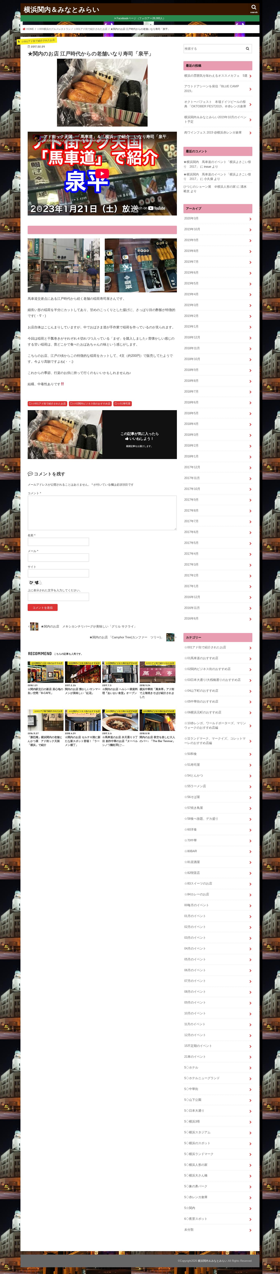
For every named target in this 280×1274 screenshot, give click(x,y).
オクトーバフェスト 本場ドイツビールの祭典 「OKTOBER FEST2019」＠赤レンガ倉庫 (215, 104)
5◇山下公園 (192, 1099)
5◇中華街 (191, 1089)
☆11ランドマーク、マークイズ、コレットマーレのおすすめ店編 (215, 741)
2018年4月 (191, 423)
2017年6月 (191, 532)
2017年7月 (191, 521)
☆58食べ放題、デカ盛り (201, 818)
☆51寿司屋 (124, 403)
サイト (32, 566)
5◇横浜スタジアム (197, 1132)
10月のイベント (195, 1013)
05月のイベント (195, 959)
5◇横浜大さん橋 (195, 1175)
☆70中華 (190, 840)
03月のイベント (195, 937)
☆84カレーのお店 (196, 894)
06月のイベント (195, 970)
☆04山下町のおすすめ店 (201, 690)
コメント (34, 493)
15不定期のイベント (198, 1045)
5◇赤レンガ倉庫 (195, 1197)
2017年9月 (191, 499)
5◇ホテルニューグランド (202, 1078)
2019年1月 (191, 326)
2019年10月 (192, 229)
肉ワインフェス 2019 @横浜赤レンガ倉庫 (213, 132)
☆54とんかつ (193, 775)
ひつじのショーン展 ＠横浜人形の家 (209, 186)
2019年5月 (191, 283)
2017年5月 (191, 542)
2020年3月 (191, 218)
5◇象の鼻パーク (195, 1186)
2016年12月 (192, 597)
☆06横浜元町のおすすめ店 (202, 712)
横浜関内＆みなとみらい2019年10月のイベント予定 (215, 119)
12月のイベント (195, 1035)
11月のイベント (195, 1024)
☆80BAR (190, 851)
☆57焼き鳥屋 (193, 807)
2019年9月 (191, 240)
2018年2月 (191, 445)
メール (33, 551)
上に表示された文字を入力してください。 (55, 590)
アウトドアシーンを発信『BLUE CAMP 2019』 (213, 88)
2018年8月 (191, 380)
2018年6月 (191, 402)
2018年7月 (191, 391)
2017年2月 (191, 575)
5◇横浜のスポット (197, 1143)
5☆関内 (189, 1208)
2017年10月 (192, 489)
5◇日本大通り (194, 1110)
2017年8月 (191, 510)
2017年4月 (191, 553)
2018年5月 (191, 413)
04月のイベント (195, 948)
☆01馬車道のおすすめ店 (201, 658)
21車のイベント (195, 1056)
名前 (31, 535)
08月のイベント (195, 991)
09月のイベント (195, 1002)
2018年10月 (192, 359)
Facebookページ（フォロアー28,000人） (141, 18)
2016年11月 (192, 607)
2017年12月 (192, 467)
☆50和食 (190, 753)
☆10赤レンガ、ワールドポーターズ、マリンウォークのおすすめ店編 (215, 725)
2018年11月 (192, 348)
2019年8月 (191, 251)
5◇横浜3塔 (192, 1121)
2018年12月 (192, 337)
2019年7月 (191, 261)
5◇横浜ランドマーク (199, 1154)
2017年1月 (191, 586)
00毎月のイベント (196, 905)
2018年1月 (191, 456)
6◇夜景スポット (195, 1218)
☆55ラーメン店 (195, 786)
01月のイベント (195, 916)
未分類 (188, 1229)
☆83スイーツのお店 (198, 883)
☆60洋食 (190, 829)
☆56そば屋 (192, 797)
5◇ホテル (191, 1067)
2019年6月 (191, 272)
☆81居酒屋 (192, 862)
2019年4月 (191, 294)
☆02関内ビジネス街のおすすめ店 (91, 403)
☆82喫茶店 (192, 872)
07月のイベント (195, 980)
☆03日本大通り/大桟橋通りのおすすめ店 (212, 679)
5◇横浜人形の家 (195, 1164)
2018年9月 (191, 370)
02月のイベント (195, 926)
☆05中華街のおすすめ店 (201, 701)
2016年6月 (191, 618)
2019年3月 (191, 305)
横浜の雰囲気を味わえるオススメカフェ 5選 (215, 75)
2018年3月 (191, 434)
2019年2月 (191, 316)
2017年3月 (191, 564)
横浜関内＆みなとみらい (61, 9)
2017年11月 (192, 478)
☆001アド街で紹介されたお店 (49, 403)
